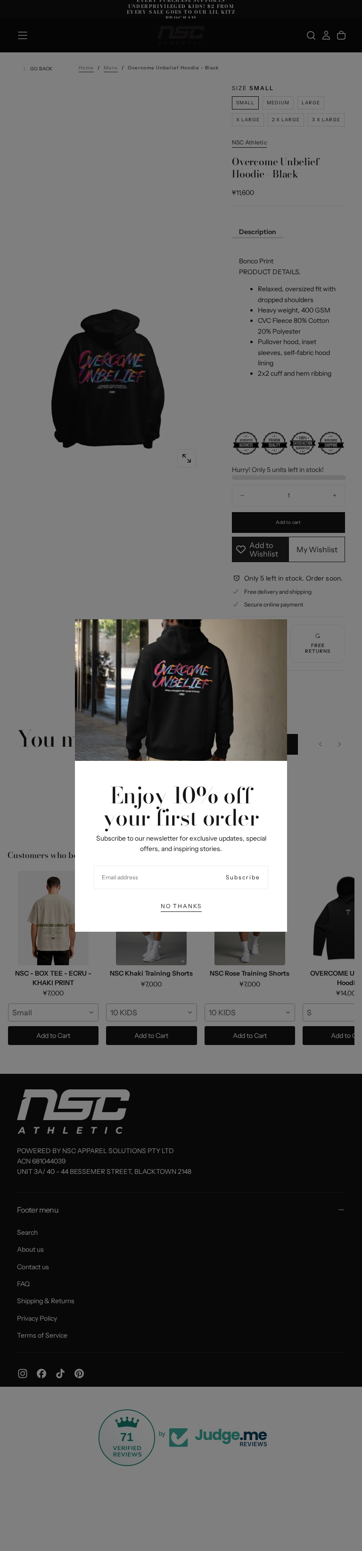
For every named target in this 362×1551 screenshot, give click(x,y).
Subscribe (243, 877)
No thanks (181, 906)
